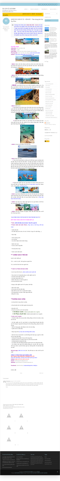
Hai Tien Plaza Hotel (10, 382)
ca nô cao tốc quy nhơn (49, 83)
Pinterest (54, 4)
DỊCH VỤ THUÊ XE (53, 9)
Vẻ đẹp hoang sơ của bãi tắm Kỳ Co (22, 463)
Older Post (41, 373)
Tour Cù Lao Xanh (48, 458)
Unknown (48, 122)
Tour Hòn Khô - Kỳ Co (48, 464)
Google (43, 4)
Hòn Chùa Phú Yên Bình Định (7, 467)
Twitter (41, 4)
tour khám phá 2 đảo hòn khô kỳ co (51, 117)
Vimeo (48, 4)
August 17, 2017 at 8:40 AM (15, 381)
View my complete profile (50, 124)
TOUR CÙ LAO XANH (49, 113)
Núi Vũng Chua (48, 108)
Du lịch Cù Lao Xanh (49, 96)
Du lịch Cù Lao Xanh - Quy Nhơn (42, 472)
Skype (50, 4)
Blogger (56, 132)
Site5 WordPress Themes (19, 472)
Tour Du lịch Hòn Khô (48, 462)
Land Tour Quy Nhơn (49, 105)
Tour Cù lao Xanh (34, 472)
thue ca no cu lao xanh (49, 110)
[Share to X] (14, 369)
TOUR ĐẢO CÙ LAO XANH (50, 115)
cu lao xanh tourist (49, 89)
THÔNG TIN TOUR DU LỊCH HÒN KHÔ (8, 459)
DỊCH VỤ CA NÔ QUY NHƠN (50, 94)
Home (21, 373)
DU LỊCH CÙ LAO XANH (8, 9)
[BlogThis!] (12, 369)
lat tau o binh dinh (48, 106)
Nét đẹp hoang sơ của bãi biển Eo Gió (23, 461)
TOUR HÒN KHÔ (44, 9)
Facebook (39, 4)
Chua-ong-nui (48, 85)
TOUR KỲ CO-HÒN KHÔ (34, 9)
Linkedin (52, 4)
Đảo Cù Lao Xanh (48, 92)
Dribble (45, 4)
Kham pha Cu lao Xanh (49, 101)
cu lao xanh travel (48, 90)
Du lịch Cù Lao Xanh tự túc (50, 98)
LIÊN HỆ (25, 9)
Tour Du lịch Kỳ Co (48, 460)
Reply (7, 386)
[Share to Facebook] (15, 369)
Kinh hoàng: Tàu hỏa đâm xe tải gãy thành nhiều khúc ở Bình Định (53, 51)
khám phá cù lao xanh (49, 103)
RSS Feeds (56, 4)
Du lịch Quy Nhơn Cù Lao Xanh (51, 99)
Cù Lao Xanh (48, 87)
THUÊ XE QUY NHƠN (49, 112)
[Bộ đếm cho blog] (48, 20)
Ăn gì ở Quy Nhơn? (20, 456)
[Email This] (11, 369)
